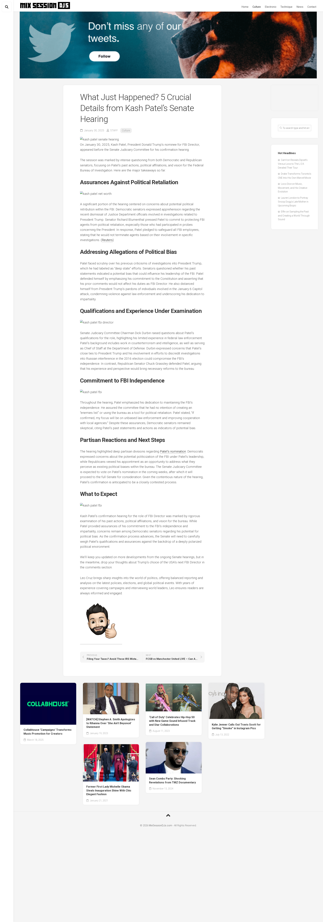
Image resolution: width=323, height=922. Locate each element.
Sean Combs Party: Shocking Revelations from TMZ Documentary (172, 780)
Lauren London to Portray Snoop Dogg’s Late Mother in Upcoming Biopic (293, 201)
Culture (257, 6)
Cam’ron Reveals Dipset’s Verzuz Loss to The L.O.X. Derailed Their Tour (293, 164)
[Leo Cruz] (101, 642)
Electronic (270, 6)
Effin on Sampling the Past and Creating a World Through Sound (294, 215)
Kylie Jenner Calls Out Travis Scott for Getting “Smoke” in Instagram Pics (236, 726)
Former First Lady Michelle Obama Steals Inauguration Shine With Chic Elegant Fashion (108, 790)
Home (244, 6)
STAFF (114, 130)
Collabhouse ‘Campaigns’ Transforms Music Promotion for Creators (47, 731)
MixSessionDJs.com (160, 825)
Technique (286, 6)
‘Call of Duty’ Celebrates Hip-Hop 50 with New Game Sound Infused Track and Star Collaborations (172, 721)
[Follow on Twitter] (168, 45)
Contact (311, 6)
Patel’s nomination (173, 451)
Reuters (107, 240)
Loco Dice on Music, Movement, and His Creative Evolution (292, 188)
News (299, 6)
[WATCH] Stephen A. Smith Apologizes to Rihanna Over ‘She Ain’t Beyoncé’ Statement (110, 723)
